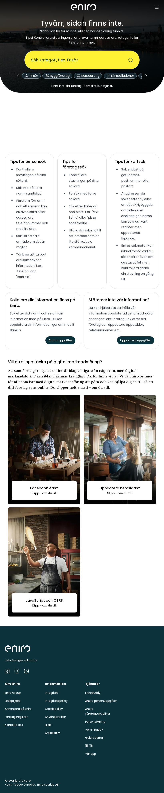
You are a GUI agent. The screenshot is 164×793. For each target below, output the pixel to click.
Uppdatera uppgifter (135, 340)
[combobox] (79, 60)
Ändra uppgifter (60, 340)
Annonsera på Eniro (18, 709)
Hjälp (48, 725)
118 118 (89, 746)
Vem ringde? (94, 730)
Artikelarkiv (52, 733)
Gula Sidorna (94, 738)
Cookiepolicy (54, 709)
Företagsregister (16, 717)
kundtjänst (104, 86)
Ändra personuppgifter (101, 701)
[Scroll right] (146, 76)
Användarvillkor (55, 717)
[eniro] (83, 7)
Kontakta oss (14, 725)
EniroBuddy (92, 693)
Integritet (51, 693)
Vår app (90, 754)
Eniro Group (13, 693)
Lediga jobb (13, 701)
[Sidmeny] (156, 7)
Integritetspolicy (56, 701)
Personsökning (95, 722)
